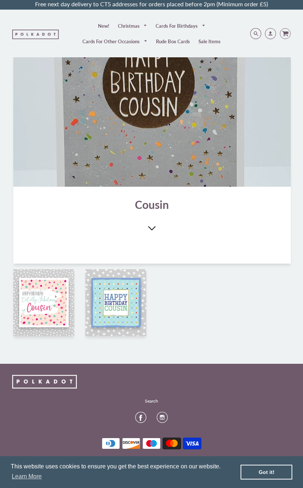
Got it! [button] (267, 472)
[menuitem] (103, 26)
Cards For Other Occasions (111, 41)
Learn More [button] (27, 476)
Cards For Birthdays (177, 26)
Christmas (129, 26)
